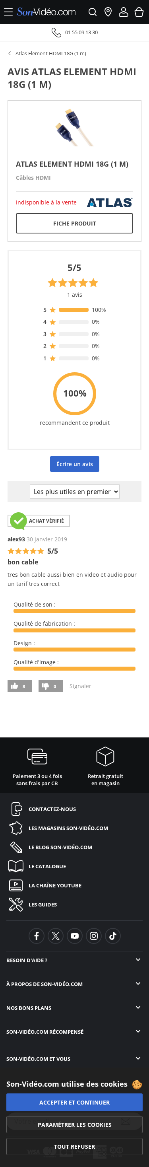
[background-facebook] (36, 936)
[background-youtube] (74, 936)
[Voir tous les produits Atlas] (109, 202)
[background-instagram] (94, 936)
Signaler (80, 686)
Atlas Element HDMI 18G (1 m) (50, 53)
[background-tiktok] (113, 936)
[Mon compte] (123, 11)
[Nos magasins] (108, 11)
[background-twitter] (55, 936)
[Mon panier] (139, 11)
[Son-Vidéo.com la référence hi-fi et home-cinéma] (46, 12)
